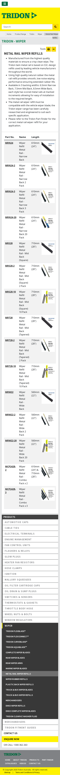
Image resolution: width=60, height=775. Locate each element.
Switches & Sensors (19, 597)
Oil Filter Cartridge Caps (22, 585)
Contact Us (34, 763)
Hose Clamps (13, 568)
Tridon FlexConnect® (17, 636)
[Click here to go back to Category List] (53, 49)
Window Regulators (19, 620)
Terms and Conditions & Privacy (27, 772)
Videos (23, 763)
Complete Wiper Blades (18, 652)
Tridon (31, 34)
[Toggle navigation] (5, 4)
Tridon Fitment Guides (20, 727)
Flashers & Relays (17, 550)
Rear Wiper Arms (14, 663)
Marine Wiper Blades (16, 668)
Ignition (10, 573)
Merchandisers (14, 700)
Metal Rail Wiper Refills (18, 673)
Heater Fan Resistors (19, 562)
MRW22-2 (10, 414)
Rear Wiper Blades (15, 657)
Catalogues (11, 763)
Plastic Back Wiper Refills (20, 684)
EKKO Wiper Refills (15, 705)
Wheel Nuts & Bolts (18, 614)
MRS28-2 (10, 265)
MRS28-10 (10, 291)
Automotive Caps (17, 522)
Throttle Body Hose (19, 608)
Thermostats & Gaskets (21, 602)
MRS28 (9, 243)
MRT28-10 (10, 366)
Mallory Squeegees (18, 579)
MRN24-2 (10, 165)
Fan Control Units (17, 545)
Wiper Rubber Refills (17, 679)
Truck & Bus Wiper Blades (19, 689)
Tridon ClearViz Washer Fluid (21, 716)
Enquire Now (11, 739)
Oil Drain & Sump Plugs (21, 591)
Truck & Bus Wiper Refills (19, 695)
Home (9, 34)
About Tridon (20, 760)
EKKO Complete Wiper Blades (21, 711)
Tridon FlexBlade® (16, 631)
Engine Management (18, 539)
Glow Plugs (13, 556)
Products (34, 760)
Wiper (40, 34)
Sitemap (7, 772)
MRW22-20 (11, 440)
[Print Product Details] (48, 49)
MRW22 (9, 392)
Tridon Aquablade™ (16, 647)
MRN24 (9, 142)
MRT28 (9, 317)
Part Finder (47, 760)
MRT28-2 (10, 340)
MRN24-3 (10, 191)
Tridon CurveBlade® (16, 641)
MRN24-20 (10, 217)
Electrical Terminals (20, 533)
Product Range (20, 34)
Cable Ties (12, 527)
